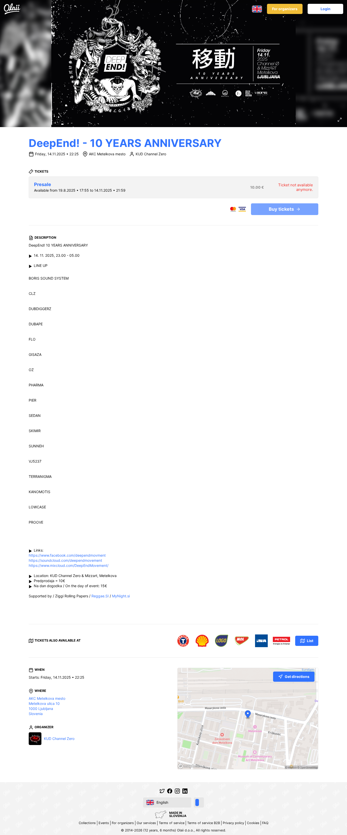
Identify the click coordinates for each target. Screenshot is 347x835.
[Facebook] (170, 791)
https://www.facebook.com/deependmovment (67, 555)
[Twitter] (162, 791)
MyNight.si (121, 596)
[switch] (199, 802)
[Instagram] (177, 791)
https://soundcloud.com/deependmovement (65, 560)
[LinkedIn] (185, 791)
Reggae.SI (100, 596)
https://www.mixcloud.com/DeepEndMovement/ (68, 565)
